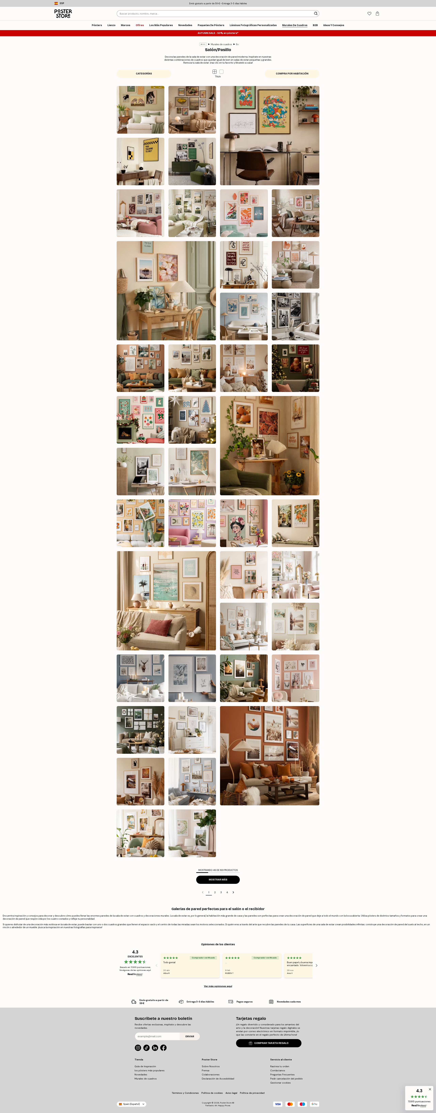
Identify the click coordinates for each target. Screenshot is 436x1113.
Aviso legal (231, 1092)
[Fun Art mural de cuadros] (192, 523)
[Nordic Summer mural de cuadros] (192, 213)
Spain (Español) (131, 1104)
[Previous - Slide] (156, 965)
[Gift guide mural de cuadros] (140, 730)
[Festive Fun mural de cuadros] (140, 420)
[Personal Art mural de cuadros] (140, 368)
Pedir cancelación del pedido (286, 1078)
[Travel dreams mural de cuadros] (140, 523)
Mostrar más (218, 879)
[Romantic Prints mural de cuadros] (296, 678)
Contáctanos (277, 1070)
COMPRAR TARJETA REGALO (271, 1043)
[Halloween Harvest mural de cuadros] (140, 782)
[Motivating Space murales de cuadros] (244, 265)
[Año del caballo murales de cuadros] (140, 110)
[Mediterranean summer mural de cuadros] (140, 833)
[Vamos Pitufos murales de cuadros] (269, 135)
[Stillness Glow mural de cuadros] (192, 420)
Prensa (205, 1070)
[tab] (369, 13)
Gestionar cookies (280, 1082)
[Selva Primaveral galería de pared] (192, 833)
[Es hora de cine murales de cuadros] (140, 161)
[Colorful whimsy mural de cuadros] (244, 523)
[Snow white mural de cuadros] (140, 678)
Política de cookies (212, 1092)
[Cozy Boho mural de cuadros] (244, 368)
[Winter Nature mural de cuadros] (192, 678)
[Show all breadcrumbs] (203, 44)
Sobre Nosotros (211, 1066)
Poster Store (225, 1103)
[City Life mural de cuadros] (244, 575)
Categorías (144, 73)
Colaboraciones (211, 1074)
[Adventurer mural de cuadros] (192, 368)
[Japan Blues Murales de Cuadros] (244, 316)
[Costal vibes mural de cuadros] (192, 782)
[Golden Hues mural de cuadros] (192, 471)
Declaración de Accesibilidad (218, 1078)
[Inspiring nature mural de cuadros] (244, 678)
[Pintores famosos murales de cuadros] (192, 110)
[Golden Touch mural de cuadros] (296, 626)
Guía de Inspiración (145, 1066)
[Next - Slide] (316, 965)
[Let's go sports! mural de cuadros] (192, 161)
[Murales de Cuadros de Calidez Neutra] (296, 265)
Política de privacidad (252, 1092)
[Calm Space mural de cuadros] (140, 471)
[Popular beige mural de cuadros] (192, 730)
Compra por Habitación (292, 73)
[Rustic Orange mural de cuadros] (269, 755)
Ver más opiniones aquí (218, 986)
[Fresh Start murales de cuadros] (166, 290)
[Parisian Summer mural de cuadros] (140, 213)
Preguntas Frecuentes (282, 1074)
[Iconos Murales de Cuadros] (296, 316)
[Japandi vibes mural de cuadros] (244, 213)
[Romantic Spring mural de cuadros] (296, 575)
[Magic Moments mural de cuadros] (296, 368)
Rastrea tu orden (279, 1066)
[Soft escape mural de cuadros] (296, 523)
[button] (221, 72)
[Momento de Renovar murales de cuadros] (296, 213)
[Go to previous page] (203, 892)
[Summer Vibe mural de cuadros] (166, 600)
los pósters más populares (150, 1070)
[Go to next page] (233, 892)
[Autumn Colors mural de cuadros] (269, 445)
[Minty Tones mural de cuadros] (244, 626)
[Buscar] (316, 13)
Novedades (141, 1074)
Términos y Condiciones (185, 1092)
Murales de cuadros (221, 44)
